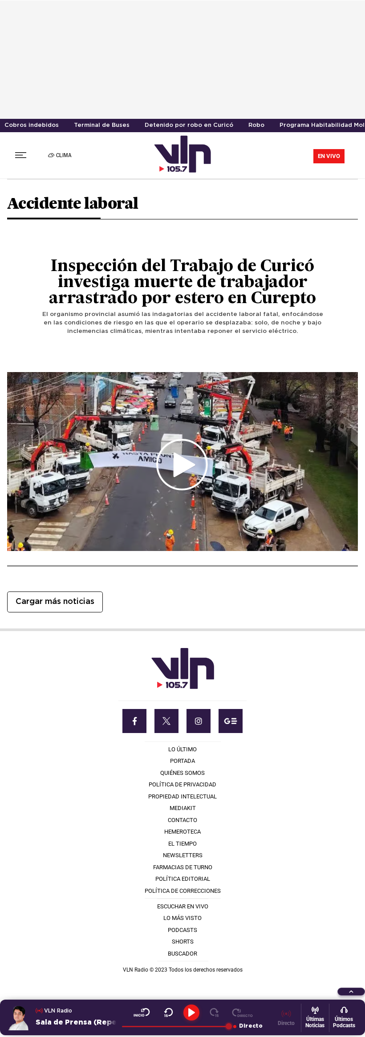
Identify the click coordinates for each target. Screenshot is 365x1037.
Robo (256, 125)
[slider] (175, 1026)
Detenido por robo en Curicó (189, 125)
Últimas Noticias (314, 1022)
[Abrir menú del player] (351, 992)
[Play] (191, 1013)
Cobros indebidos (31, 125)
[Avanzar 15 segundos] (214, 1012)
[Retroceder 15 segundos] (168, 1012)
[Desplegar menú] (20, 155)
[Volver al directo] (242, 1012)
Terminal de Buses (102, 125)
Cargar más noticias (55, 601)
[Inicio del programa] (142, 1012)
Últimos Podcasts (344, 1022)
